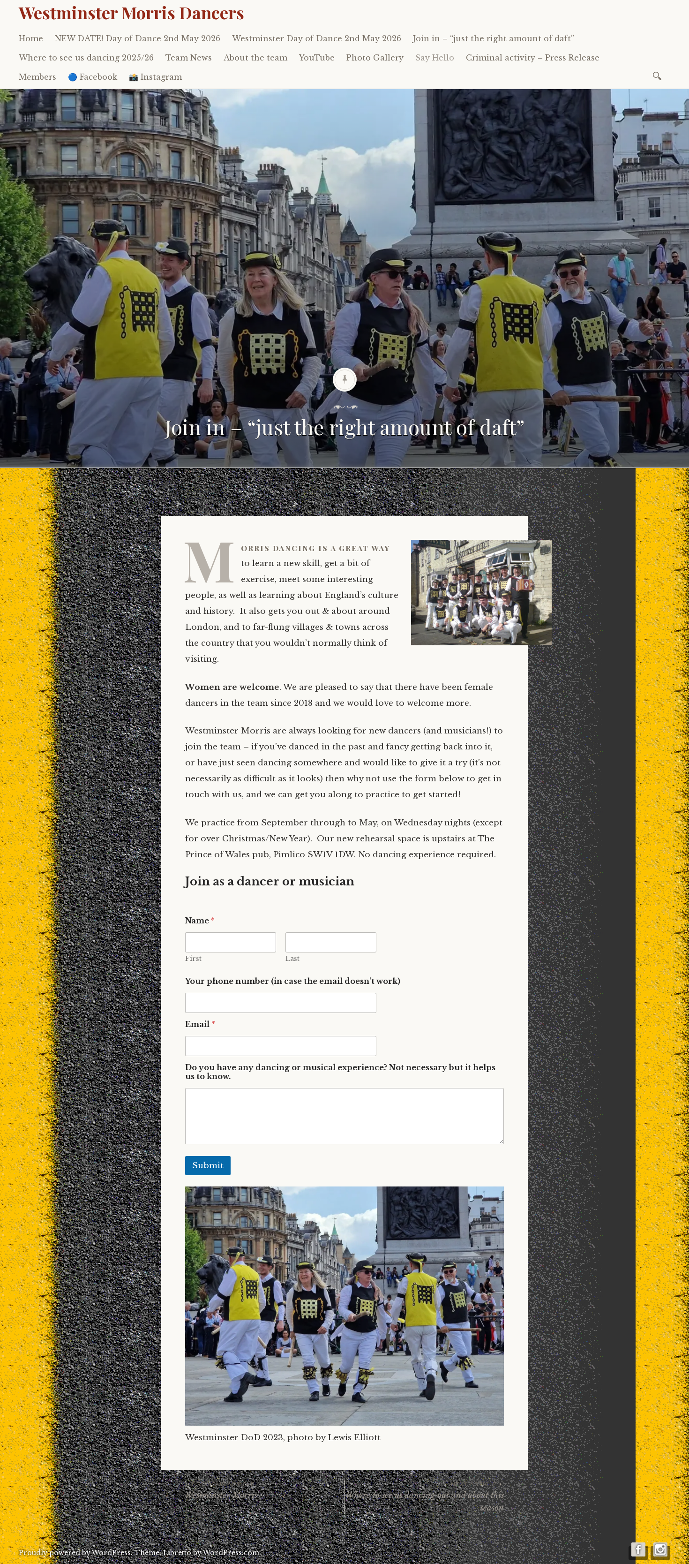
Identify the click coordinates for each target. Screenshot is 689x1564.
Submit (208, 1166)
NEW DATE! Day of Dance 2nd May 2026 (137, 38)
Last (292, 959)
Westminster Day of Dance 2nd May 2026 (316, 38)
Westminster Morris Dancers (131, 12)
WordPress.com (231, 1553)
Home (31, 38)
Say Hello (434, 57)
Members (37, 77)
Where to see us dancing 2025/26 (86, 57)
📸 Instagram (155, 77)
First (193, 959)
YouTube (317, 57)
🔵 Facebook (92, 77)
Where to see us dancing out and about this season (425, 1496)
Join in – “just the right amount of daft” (493, 38)
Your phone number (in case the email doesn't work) (292, 981)
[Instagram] (660, 1553)
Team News (188, 57)
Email (200, 1024)
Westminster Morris (221, 1490)
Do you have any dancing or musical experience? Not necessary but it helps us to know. (340, 1072)
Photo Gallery (375, 57)
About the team (255, 57)
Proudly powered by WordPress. (76, 1553)
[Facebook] (638, 1553)
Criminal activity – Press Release (532, 57)
